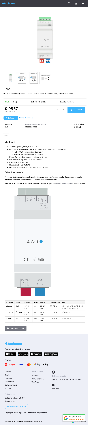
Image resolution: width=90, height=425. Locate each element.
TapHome (70, 102)
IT (70, 380)
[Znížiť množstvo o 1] (52, 110)
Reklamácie (10, 401)
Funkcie (8, 372)
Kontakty (8, 388)
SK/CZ (54, 380)
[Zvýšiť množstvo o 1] (63, 110)
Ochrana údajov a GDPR (15, 398)
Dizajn (7, 375)
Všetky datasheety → (27, 118)
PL (67, 380)
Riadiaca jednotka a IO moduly (35, 124)
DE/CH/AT (76, 380)
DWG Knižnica (38, 379)
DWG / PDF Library (17, 328)
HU (63, 380)
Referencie (9, 382)
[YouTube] (53, 384)
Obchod (8, 378)
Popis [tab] (6, 136)
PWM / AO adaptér (64, 183)
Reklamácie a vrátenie (15, 406)
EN (59, 380)
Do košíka (78, 110)
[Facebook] (53, 372)
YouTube (35, 382)
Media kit (35, 375)
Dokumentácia (11, 385)
